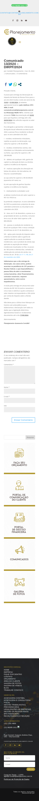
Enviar (31, 769)
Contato (8, 677)
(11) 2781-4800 (10, 723)
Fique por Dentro (13, 674)
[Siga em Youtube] (26, 20)
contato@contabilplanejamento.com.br (19, 13)
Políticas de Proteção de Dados (16, 779)
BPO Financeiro (11, 714)
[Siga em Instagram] (17, 20)
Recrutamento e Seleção (17, 716)
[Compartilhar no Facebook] (6, 84)
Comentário (9, 365)
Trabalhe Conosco (13, 690)
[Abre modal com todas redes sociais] (20, 84)
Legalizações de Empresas (17, 709)
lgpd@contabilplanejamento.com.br (18, 776)
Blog (6, 688)
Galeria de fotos (12, 683)
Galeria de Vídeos (13, 686)
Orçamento (10, 679)
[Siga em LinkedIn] (21, 20)
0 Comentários (22, 74)
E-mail (7, 396)
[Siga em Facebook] (13, 20)
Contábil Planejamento (15, 71)
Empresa (8, 672)
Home (6, 670)
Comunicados (10, 74)
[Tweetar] (10, 84)
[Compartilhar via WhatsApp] (15, 84)
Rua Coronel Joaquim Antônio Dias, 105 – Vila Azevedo (18, 736)
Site (5, 406)
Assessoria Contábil (14, 698)
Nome (7, 387)
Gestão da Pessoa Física (16, 711)
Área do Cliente (12, 681)
